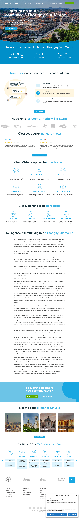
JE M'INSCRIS (39, 111)
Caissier (69, 460)
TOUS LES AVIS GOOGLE (39, 155)
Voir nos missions (27, 3)
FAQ (41, 492)
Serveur (57, 465)
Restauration (57, 457)
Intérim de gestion (26, 494)
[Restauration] (57, 452)
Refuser (62, 514)
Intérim (24, 490)
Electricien (10, 460)
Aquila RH (7, 498)
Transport (45, 457)
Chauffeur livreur (45, 460)
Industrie (22, 457)
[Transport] (45, 452)
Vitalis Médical (8, 502)
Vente (69, 457)
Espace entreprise (69, 3)
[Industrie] (22, 452)
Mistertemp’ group (9, 490)
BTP (10, 457)
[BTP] (10, 452)
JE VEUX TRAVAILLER (11, 28)
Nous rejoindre (8, 494)
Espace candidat (39, 3)
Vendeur (69, 465)
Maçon (10, 462)
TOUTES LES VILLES (39, 436)
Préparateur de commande (33, 466)
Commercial (69, 462)
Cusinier (57, 460)
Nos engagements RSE (10, 492)
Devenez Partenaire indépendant (55, 3)
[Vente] (68, 452)
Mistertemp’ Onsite (27, 492)
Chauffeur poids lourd (45, 463)
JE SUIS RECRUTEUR (47, 396)
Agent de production (22, 461)
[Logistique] (33, 452)
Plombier (10, 465)
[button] (76, 495)
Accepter (52, 514)
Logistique (33, 457)
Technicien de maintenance (22, 467)
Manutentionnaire (33, 462)
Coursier (45, 466)
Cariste (33, 460)
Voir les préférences (72, 514)
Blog (41, 490)
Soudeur (22, 464)
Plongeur (57, 462)
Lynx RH (7, 500)
